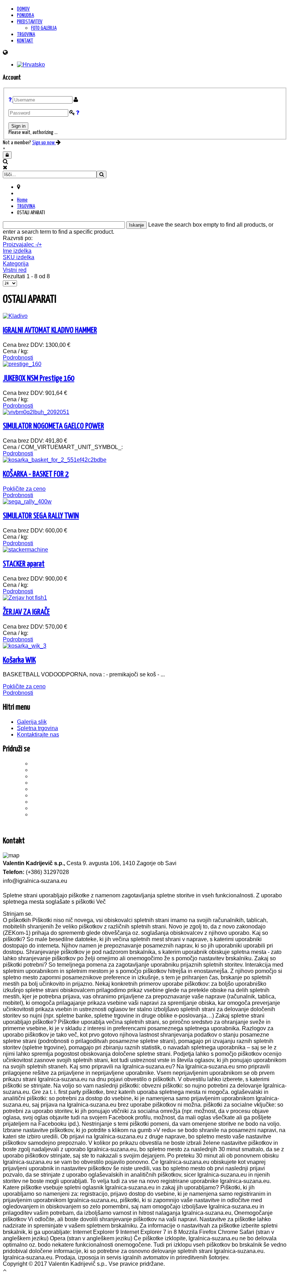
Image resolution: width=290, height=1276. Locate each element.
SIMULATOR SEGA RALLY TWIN (41, 516)
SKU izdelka (18, 257)
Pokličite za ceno (24, 489)
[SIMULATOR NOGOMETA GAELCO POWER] (36, 412)
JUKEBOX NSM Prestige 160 (38, 378)
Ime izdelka (17, 251)
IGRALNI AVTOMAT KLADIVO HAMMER (50, 330)
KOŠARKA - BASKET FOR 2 (36, 474)
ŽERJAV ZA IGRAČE (26, 612)
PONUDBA (25, 15)
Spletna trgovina (37, 728)
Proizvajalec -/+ (22, 244)
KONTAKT (25, 40)
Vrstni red (15, 270)
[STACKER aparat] (25, 550)
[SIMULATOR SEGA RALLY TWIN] (27, 502)
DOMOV (23, 9)
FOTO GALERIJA (44, 28)
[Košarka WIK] (24, 646)
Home (22, 200)
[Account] (7, 155)
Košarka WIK (19, 660)
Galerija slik (32, 722)
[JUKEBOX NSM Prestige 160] (22, 364)
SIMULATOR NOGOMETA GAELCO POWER (53, 426)
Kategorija (16, 264)
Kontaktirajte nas (38, 735)
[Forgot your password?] (77, 113)
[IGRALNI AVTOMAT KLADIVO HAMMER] (15, 316)
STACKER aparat (24, 564)
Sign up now (44, 142)
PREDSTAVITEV (29, 21)
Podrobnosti (18, 358)
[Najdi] (101, 174)
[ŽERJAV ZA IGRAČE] (25, 598)
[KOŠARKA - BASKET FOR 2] (54, 460)
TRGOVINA (26, 34)
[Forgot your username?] (10, 100)
